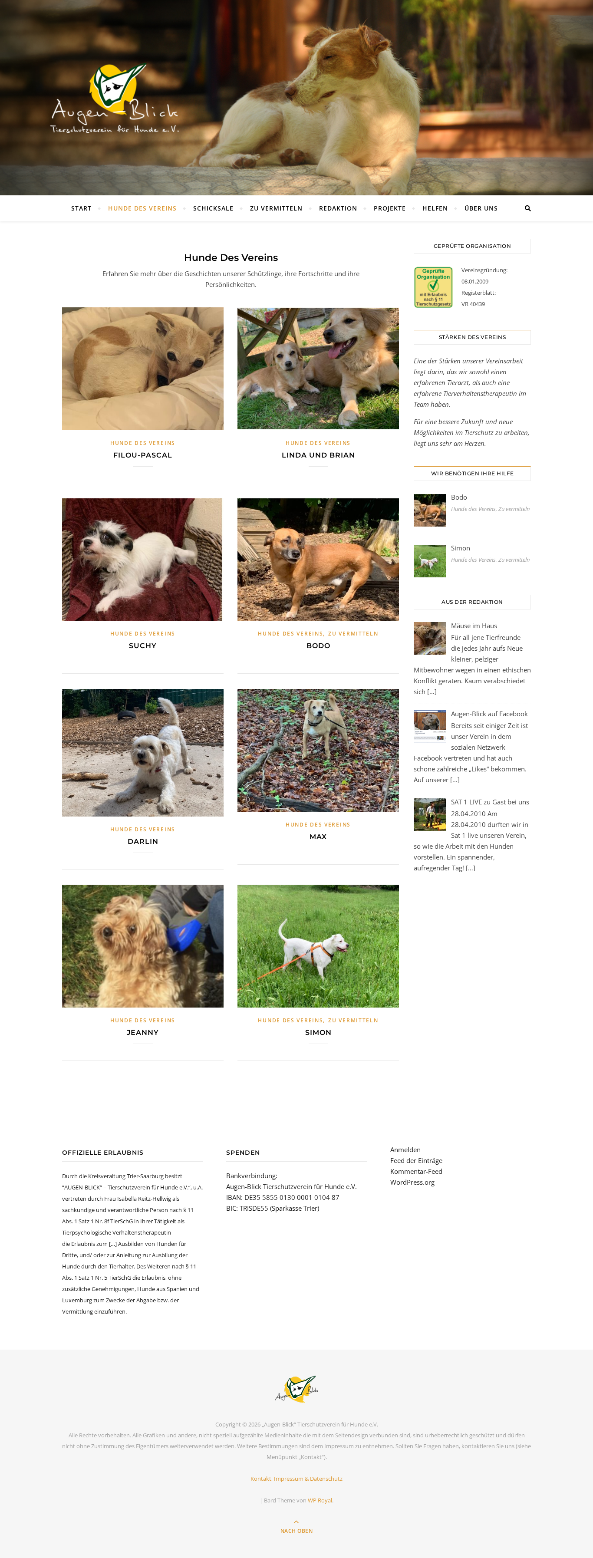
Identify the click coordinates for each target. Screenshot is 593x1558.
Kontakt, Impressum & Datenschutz (296, 1478)
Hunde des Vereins (142, 208)
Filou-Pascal (142, 455)
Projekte (390, 208)
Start (81, 208)
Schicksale (213, 208)
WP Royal (320, 1500)
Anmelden (405, 1149)
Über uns (481, 208)
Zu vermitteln (276, 208)
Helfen (435, 208)
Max (318, 837)
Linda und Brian (318, 455)
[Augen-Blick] (296, 1389)
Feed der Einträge (416, 1160)
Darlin (143, 841)
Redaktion (338, 208)
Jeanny (143, 1032)
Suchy (143, 646)
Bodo (318, 646)
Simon (318, 1032)
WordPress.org (412, 1182)
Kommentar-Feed (416, 1171)
